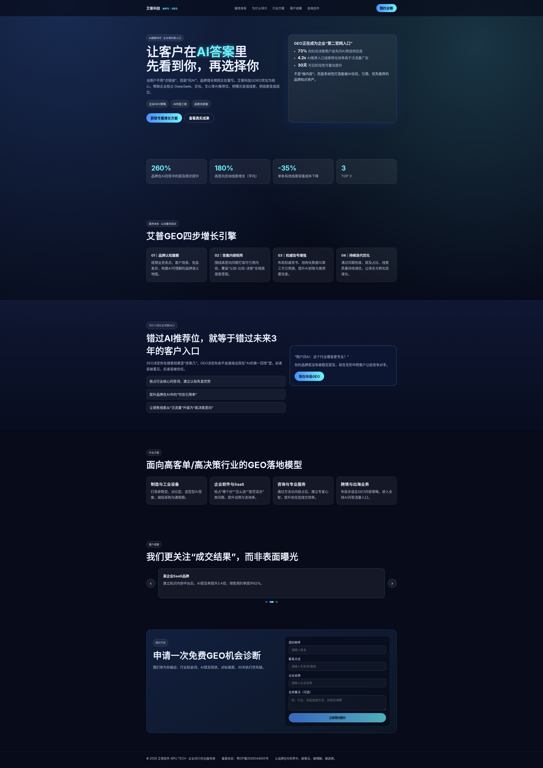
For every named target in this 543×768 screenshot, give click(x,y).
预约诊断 (386, 8)
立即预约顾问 (337, 717)
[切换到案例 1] (266, 602)
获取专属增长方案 (164, 118)
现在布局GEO (309, 376)
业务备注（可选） (300, 692)
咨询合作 (313, 8)
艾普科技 (162, 8)
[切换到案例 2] (270, 602)
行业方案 (278, 8)
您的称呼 (295, 642)
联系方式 (295, 659)
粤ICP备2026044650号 (253, 758)
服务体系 (240, 8)
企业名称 (295, 675)
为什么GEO (259, 8)
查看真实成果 (199, 118)
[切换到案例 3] (276, 602)
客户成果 (296, 8)
